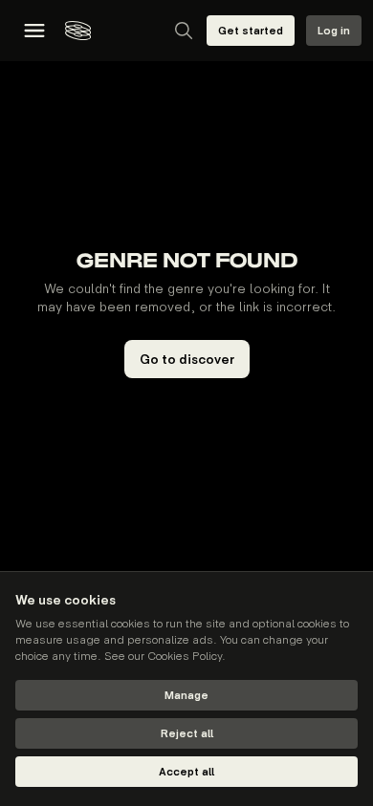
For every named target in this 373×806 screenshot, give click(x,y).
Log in (334, 31)
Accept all (186, 772)
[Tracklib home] (78, 30)
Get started (250, 31)
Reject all (187, 734)
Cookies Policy (184, 656)
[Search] (183, 30)
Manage (186, 696)
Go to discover (187, 359)
